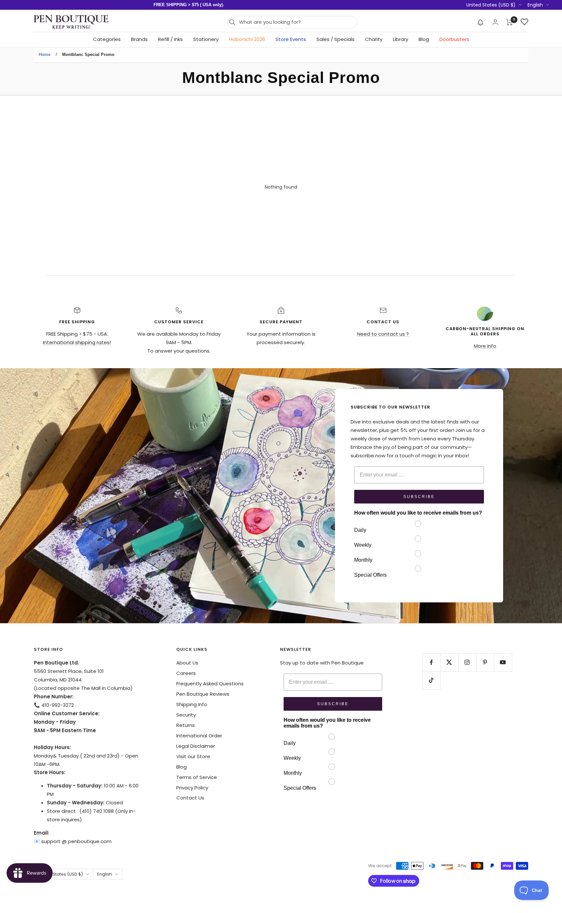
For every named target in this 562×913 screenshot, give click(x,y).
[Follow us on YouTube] (503, 662)
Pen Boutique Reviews (202, 694)
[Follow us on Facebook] (431, 662)
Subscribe (419, 496)
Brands (139, 39)
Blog (424, 39)
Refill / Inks (170, 39)
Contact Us (190, 797)
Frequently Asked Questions (210, 683)
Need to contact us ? (383, 333)
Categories (107, 39)
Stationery (206, 39)
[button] (480, 22)
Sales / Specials (335, 39)
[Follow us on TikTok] (431, 680)
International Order (199, 735)
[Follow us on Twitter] (449, 662)
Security (186, 714)
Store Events (290, 39)
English (535, 5)
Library (400, 39)
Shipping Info (191, 704)
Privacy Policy (192, 787)
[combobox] (296, 22)
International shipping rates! (77, 342)
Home (44, 54)
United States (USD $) (490, 5)
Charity (373, 39)
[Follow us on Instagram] (467, 662)
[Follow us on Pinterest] (485, 662)
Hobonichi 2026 (247, 39)
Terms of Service (196, 777)
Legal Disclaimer (195, 746)
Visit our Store (193, 756)
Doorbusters (454, 39)
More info (485, 345)
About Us (187, 662)
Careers (186, 673)
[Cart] (509, 22)
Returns (185, 725)
